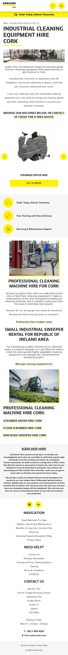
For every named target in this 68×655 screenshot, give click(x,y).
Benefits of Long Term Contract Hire (34, 528)
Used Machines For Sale (34, 520)
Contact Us (34, 554)
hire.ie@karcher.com (35, 635)
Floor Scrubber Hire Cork (22, 428)
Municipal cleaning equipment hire (34, 364)
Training (34, 566)
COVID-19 (34, 574)
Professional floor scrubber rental (34, 321)
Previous (4, 156)
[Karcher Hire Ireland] (9, 6)
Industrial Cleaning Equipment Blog (34, 536)
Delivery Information (34, 558)
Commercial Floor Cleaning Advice (34, 562)
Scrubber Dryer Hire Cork (22, 421)
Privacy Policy (34, 540)
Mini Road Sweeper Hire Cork (24, 435)
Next (63, 156)
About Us (34, 532)
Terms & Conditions (34, 570)
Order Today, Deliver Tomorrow (36, 14)
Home (5, 23)
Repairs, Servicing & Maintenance (34, 524)
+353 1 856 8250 (35, 631)
